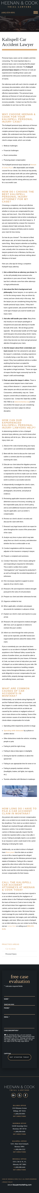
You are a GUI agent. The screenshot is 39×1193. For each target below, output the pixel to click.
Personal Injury (11, 954)
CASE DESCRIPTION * (11, 1030)
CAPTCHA (7, 1053)
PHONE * (7, 1008)
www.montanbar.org (22, 402)
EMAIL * (6, 1017)
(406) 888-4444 (19, 1167)
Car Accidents (11, 949)
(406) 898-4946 (19, 1131)
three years (10, 852)
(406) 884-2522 (19, 1149)
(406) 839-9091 (8, 12)
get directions (19, 1116)
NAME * (6, 999)
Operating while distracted (14, 730)
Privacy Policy (8, 1182)
